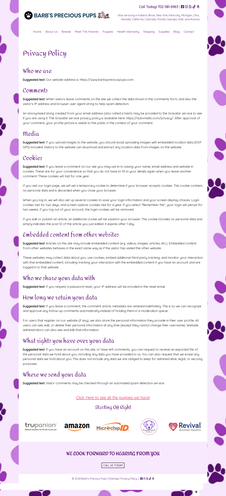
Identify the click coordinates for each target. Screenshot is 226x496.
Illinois (151, 15)
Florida (161, 19)
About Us (51, 31)
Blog (176, 31)
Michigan (186, 15)
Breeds (66, 31)
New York (162, 15)
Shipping (149, 31)
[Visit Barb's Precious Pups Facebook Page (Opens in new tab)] (182, 6)
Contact (189, 31)
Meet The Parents (87, 31)
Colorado (150, 19)
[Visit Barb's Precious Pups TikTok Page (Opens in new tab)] (194, 6)
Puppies (108, 31)
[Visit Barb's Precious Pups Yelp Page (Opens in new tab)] (190, 6)
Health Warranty (128, 31)
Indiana (142, 15)
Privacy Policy (128, 478)
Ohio (196, 15)
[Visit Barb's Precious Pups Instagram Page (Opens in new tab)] (186, 6)
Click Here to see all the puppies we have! (113, 397)
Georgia (172, 19)
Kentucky (174, 15)
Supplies (164, 31)
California (137, 19)
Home (37, 31)
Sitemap (114, 478)
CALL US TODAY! (113, 465)
